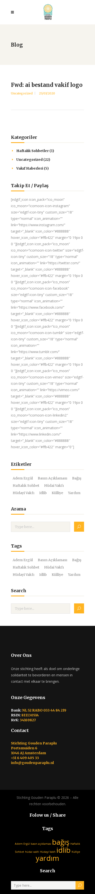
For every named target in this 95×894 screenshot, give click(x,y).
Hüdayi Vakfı (23, 493)
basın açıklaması (52, 478)
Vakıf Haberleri (29, 168)
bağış (76, 478)
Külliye (57, 493)
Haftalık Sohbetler (32, 151)
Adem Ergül (23, 478)
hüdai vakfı (54, 485)
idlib (43, 493)
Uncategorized (22, 93)
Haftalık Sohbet (26, 485)
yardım (74, 493)
